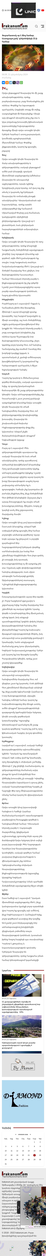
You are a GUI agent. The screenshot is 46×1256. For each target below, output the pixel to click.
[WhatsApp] (21, 82)
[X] (14, 82)
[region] (23, 1013)
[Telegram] (10, 82)
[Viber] (17, 82)
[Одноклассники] (7, 82)
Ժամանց (6, 77)
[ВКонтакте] (3, 82)
